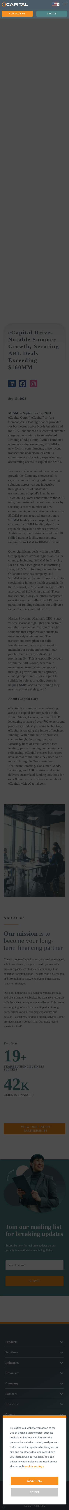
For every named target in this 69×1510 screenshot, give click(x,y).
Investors (11, 1404)
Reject (34, 1492)
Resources (12, 1373)
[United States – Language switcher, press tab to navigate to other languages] (55, 5)
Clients (10, 1414)
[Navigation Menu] (65, 4)
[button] (17, 14)
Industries (12, 1362)
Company (11, 1383)
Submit (34, 1281)
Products (11, 1342)
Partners (11, 1393)
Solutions (11, 1352)
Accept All (34, 1480)
